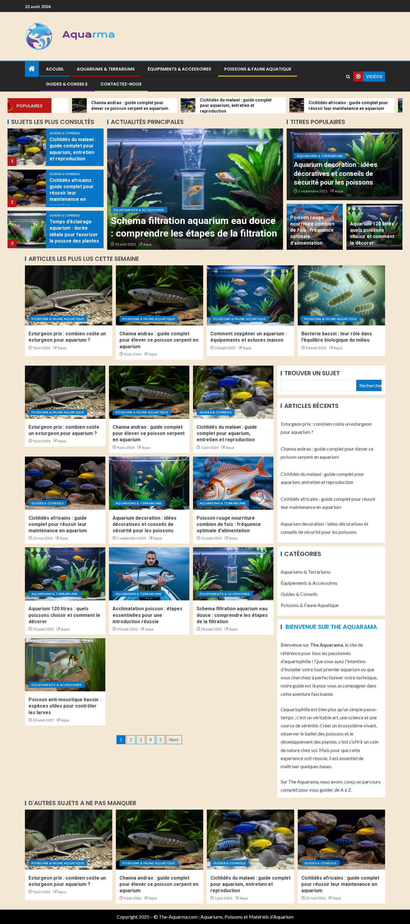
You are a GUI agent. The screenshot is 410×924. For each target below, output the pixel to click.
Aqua (147, 244)
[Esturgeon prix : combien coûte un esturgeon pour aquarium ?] (68, 295)
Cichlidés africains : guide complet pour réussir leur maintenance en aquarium (72, 152)
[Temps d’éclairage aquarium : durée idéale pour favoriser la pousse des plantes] (27, 188)
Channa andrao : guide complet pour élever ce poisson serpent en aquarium (158, 340)
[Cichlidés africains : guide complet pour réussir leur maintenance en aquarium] (27, 147)
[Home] (32, 69)
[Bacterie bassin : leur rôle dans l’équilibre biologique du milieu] (341, 295)
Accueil (55, 69)
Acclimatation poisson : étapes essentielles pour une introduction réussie (147, 615)
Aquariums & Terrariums (106, 69)
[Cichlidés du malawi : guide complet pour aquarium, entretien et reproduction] (233, 392)
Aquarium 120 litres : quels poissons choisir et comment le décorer (64, 615)
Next (174, 739)
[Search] (348, 77)
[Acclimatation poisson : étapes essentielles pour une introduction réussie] (149, 573)
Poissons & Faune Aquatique (257, 69)
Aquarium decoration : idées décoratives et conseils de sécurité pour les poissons (335, 173)
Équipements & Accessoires (179, 69)
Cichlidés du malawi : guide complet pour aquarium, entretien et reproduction (227, 433)
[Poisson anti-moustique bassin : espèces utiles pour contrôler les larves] (65, 664)
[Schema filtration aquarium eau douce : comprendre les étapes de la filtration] (233, 573)
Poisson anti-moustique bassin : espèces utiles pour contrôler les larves (181, 220)
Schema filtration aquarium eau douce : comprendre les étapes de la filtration (232, 615)
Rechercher (370, 385)
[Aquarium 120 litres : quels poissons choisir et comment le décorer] (65, 573)
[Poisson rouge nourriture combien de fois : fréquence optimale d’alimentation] (233, 483)
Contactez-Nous (121, 84)
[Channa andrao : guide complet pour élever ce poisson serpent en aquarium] (159, 295)
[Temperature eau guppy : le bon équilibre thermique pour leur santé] (27, 229)
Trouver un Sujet (312, 373)
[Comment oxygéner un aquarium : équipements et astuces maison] (250, 295)
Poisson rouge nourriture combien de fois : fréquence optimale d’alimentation (312, 230)
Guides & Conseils (67, 84)
